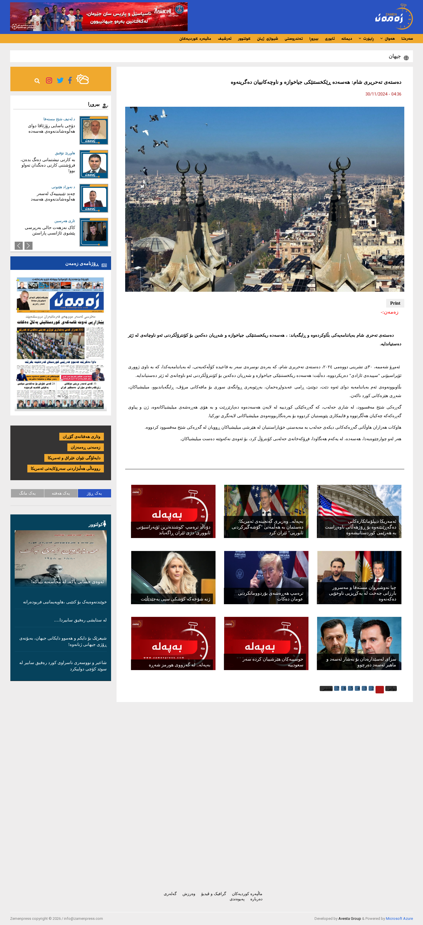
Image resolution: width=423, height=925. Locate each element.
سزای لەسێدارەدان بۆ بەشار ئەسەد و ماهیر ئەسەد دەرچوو (361, 662)
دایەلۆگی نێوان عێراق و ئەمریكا (74, 458)
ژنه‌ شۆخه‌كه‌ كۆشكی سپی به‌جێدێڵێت (175, 598)
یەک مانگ (27, 493)
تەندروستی (294, 38)
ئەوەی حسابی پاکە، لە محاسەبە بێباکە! (67, 581)
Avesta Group (349, 918)
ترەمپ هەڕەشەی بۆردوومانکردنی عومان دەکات (270, 596)
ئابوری (330, 38)
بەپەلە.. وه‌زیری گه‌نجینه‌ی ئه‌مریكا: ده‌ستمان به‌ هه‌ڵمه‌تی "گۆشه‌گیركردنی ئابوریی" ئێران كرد (267, 527)
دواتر (392, 688)
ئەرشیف (224, 38)
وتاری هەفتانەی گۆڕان (81, 436)
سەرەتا (407, 38)
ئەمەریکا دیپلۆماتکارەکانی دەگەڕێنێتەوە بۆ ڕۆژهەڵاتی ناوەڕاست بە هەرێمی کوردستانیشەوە (360, 527)
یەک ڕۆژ (94, 493)
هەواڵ (389, 38)
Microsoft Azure (399, 918)
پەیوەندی (237, 899)
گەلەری (170, 894)
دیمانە (346, 38)
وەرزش (188, 894)
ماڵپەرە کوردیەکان (195, 38)
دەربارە (256, 899)
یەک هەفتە (61, 493)
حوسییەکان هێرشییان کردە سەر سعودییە (273, 662)
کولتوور (244, 38)
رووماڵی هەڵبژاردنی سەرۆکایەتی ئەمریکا (65, 468)
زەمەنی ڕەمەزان (85, 447)
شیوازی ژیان (267, 38)
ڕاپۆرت (367, 38)
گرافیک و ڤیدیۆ (213, 894)
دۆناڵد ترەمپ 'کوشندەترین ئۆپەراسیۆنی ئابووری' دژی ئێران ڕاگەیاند (173, 530)
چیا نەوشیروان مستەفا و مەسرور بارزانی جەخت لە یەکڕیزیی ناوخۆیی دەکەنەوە (362, 593)
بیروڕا (313, 38)
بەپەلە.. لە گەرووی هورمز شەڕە (179, 664)
